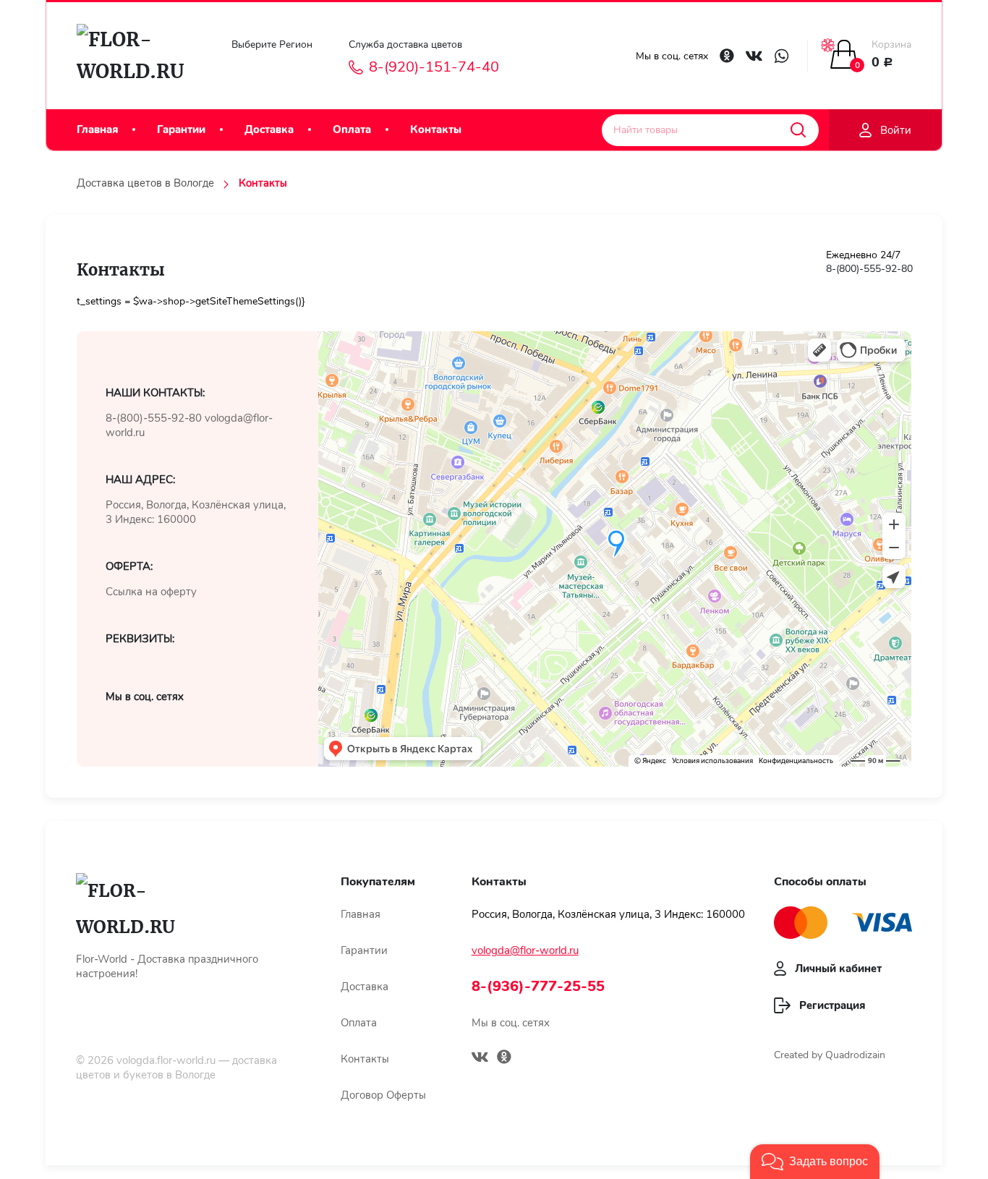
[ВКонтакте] (480, 1059)
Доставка (269, 129)
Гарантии (181, 129)
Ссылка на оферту (151, 591)
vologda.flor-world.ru (166, 1060)
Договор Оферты (383, 1095)
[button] (815, 1161)
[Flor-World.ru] (137, 56)
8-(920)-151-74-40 (434, 67)
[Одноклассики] (504, 1059)
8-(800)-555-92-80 (869, 269)
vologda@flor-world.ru (525, 950)
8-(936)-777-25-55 (538, 986)
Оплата (352, 129)
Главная (97, 129)
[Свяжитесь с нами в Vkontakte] (754, 56)
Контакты (435, 129)
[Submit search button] (798, 130)
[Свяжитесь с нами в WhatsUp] (781, 56)
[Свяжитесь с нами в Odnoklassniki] (727, 55)
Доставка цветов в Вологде (145, 183)
